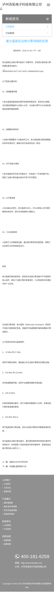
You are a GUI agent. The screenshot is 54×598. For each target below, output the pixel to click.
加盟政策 (7, 540)
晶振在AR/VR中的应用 (18, 462)
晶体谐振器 (8, 503)
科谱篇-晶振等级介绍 (17, 466)
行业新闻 (10, 33)
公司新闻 (10, 26)
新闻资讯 (6, 521)
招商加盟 (6, 536)
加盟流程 (7, 544)
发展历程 (7, 492)
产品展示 (6, 499)
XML (27, 587)
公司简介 (6, 480)
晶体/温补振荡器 (10, 507)
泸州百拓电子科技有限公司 (22, 4)
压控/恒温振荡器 (10, 510)
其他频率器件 (9, 514)
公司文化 (7, 488)
